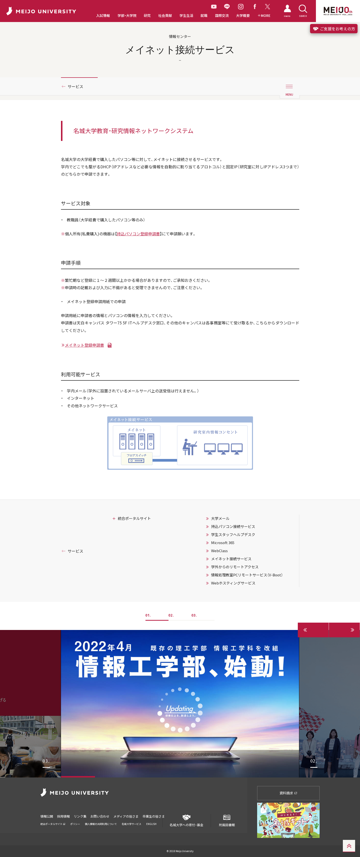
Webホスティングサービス (233, 583)
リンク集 (80, 816)
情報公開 (46, 816)
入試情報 (103, 15)
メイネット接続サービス (231, 558)
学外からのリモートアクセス (235, 567)
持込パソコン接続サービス (233, 526)
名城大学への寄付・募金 (186, 825)
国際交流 (222, 15)
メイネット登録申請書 (84, 345)
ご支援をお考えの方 (337, 29)
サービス (75, 86)
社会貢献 (165, 15)
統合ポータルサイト (134, 518)
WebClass (219, 550)
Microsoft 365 (222, 542)
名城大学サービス (131, 824)
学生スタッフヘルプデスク (233, 534)
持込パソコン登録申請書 (138, 234)
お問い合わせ (99, 816)
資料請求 (286, 792)
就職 (204, 15)
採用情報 (63, 816)
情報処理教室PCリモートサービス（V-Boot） (247, 575)
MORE (265, 15)
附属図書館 (227, 825)
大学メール (220, 518)
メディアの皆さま (126, 816)
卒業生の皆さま (154, 816)
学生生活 (186, 15)
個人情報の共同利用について (101, 824)
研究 (147, 15)
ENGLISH (151, 824)
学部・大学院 (127, 15)
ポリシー (75, 824)
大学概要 (243, 15)
